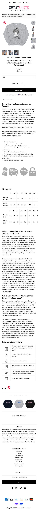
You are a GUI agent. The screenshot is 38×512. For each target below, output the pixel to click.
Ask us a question (8, 100)
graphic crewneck (7, 238)
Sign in (14, 2)
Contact (19, 453)
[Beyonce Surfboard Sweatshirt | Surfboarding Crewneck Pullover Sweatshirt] (8, 408)
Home (4, 14)
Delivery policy (19, 457)
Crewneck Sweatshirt (13, 14)
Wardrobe (19, 451)
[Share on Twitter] (5, 388)
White (15, 127)
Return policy (19, 455)
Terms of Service (19, 464)
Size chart (19, 462)
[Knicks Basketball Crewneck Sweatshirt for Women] (19, 408)
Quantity (15, 83)
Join (20, 2)
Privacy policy (19, 459)
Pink (23, 127)
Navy (11, 127)
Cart (26, 2)
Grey (19, 127)
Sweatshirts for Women (24, 508)
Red (31, 127)
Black (27, 127)
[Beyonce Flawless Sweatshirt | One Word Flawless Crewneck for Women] (30, 408)
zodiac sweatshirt (28, 269)
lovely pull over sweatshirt (26, 331)
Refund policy (19, 466)
